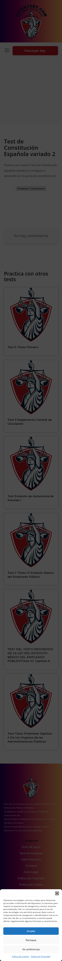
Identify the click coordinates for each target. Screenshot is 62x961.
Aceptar (31, 931)
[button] (57, 893)
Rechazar (31, 940)
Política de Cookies (20, 956)
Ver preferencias (31, 949)
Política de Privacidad (40, 956)
